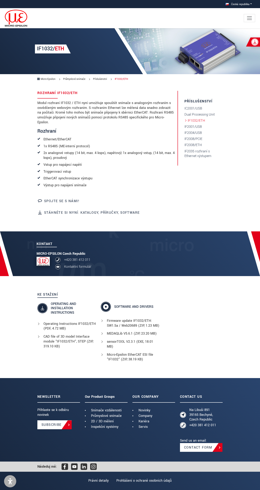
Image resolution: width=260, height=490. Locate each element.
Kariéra (144, 421)
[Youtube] (74, 466)
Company (145, 416)
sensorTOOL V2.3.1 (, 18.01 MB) (130, 344)
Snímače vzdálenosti (106, 410)
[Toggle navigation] (249, 18)
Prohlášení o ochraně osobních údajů (144, 480)
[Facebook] (65, 466)
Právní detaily (98, 480)
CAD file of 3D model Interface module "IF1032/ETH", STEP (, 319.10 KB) (68, 341)
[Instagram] (93, 466)
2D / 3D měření (102, 421)
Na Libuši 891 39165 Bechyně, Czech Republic (201, 415)
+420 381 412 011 (77, 259)
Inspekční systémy (104, 427)
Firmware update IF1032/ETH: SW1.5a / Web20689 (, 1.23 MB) (133, 323)
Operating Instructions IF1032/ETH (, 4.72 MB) (69, 326)
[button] (10, 481)
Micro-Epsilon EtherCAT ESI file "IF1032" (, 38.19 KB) (130, 357)
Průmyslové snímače (106, 416)
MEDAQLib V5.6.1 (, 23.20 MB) (132, 333)
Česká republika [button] (239, 4)
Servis (143, 427)
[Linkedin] (84, 466)
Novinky (144, 410)
